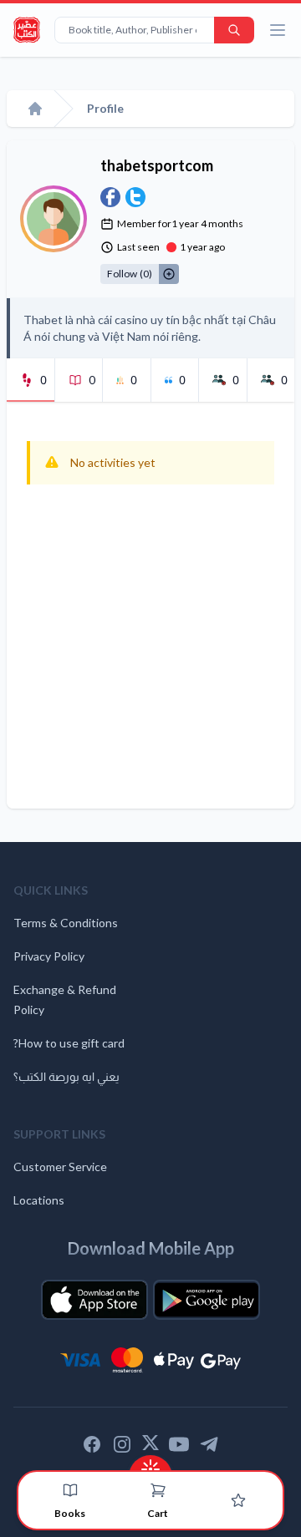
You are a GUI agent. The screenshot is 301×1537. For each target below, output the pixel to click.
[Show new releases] (150, 1464)
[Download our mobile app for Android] (206, 1300)
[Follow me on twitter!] (135, 197)
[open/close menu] (278, 30)
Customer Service (60, 1166)
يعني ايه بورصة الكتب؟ (66, 1076)
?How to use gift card (69, 1043)
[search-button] (234, 30)
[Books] (70, 1490)
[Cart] (158, 1490)
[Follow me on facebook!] (110, 197)
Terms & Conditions (65, 923)
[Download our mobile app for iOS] (94, 1300)
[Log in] (238, 1500)
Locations (38, 1200)
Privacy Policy (48, 956)
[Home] (35, 108)
